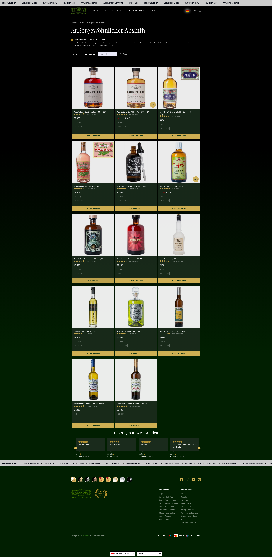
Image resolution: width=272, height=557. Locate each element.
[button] (195, 10)
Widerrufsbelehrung (188, 507)
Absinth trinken (164, 519)
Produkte (82, 23)
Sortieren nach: (90, 54)
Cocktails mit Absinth (167, 510)
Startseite (74, 23)
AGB (182, 519)
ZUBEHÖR (107, 11)
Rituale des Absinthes (167, 513)
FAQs (161, 494)
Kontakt (184, 497)
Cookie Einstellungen (188, 522)
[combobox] (122, 553)
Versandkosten (186, 503)
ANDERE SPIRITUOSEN (136, 11)
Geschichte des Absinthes (168, 503)
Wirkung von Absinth (166, 507)
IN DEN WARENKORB (93, 136)
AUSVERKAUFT (93, 281)
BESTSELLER (121, 11)
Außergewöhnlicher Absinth (96, 23)
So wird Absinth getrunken (168, 500)
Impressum (185, 500)
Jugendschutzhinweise (189, 513)
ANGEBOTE (151, 11)
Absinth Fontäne (165, 516)
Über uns (184, 494)
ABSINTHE (95, 11)
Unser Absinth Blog (166, 497)
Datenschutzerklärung (189, 516)
